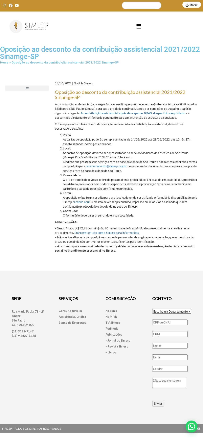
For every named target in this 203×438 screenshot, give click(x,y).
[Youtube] (16, 5)
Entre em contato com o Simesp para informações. (106, 232)
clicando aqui (81, 202)
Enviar (158, 403)
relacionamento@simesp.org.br (106, 166)
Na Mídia (111, 316)
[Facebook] (10, 5)
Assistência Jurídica (72, 316)
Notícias (111, 310)
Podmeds (111, 328)
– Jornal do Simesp (117, 340)
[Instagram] (4, 5)
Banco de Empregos (72, 322)
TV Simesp (112, 322)
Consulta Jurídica (70, 310)
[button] (138, 26)
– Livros (110, 352)
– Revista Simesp (116, 346)
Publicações (113, 334)
